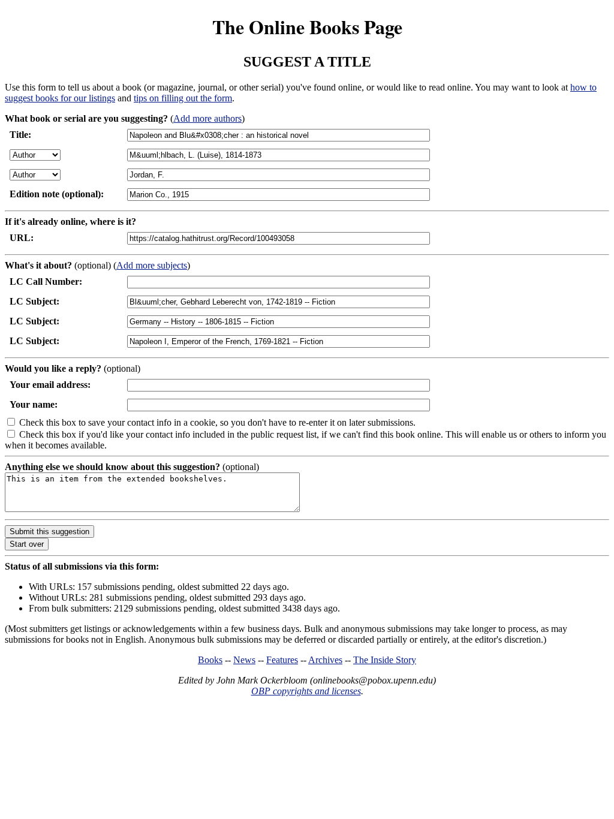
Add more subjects (151, 265)
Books (210, 660)
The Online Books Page (307, 27)
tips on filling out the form (183, 98)
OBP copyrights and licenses (306, 691)
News (244, 660)
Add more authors (207, 118)
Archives (325, 660)
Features (282, 660)
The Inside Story (384, 660)
